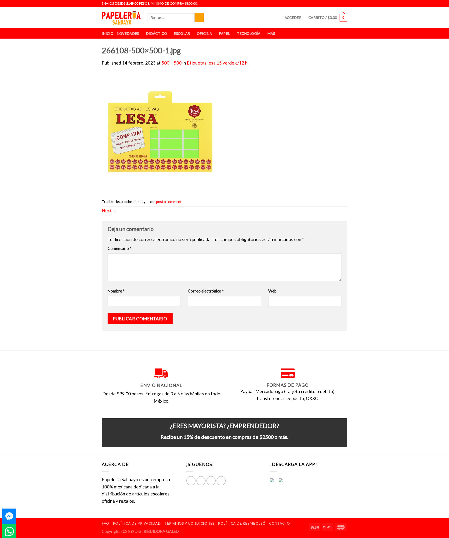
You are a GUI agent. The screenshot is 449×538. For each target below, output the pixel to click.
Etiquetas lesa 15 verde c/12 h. (217, 62)
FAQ (105, 523)
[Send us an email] (344, 3)
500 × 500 (171, 62)
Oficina (204, 33)
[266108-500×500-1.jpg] (160, 131)
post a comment (168, 201)
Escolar (182, 33)
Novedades (128, 33)
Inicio (107, 33)
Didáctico (156, 33)
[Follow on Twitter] (339, 3)
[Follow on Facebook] (328, 3)
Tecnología (249, 33)
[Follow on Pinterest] (221, 480)
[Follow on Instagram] (334, 3)
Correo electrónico (206, 291)
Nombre (116, 291)
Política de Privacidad (137, 523)
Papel (224, 33)
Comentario (119, 248)
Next (109, 210)
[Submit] (199, 17)
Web (272, 291)
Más (271, 33)
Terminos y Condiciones (189, 523)
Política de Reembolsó (241, 523)
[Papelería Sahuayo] (121, 18)
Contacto (279, 523)
